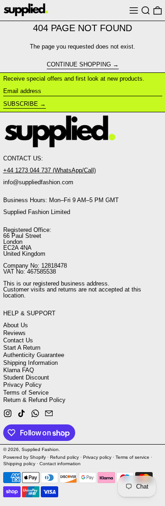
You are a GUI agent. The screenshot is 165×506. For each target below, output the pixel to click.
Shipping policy (19, 463)
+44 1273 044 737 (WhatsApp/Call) (49, 170)
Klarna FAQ (18, 370)
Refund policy (64, 457)
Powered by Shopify (24, 457)
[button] (145, 10)
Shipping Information (30, 362)
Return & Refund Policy (34, 399)
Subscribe (20, 103)
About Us (15, 325)
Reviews (14, 333)
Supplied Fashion (40, 449)
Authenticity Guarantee (33, 355)
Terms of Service (26, 392)
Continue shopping (79, 64)
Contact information (60, 463)
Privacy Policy (22, 384)
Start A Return (21, 347)
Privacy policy (97, 457)
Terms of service (132, 457)
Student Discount (26, 377)
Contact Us (18, 340)
